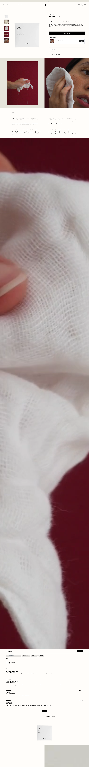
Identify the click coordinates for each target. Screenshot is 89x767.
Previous (10, 30)
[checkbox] (41, 656)
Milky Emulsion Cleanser (29, 132)
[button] (4, 4)
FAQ (13, 112)
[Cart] (84, 5)
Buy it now (67, 33)
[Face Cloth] (44, 730)
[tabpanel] (44, 683)
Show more (44, 710)
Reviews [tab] (10, 651)
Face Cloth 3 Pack (58, 40)
